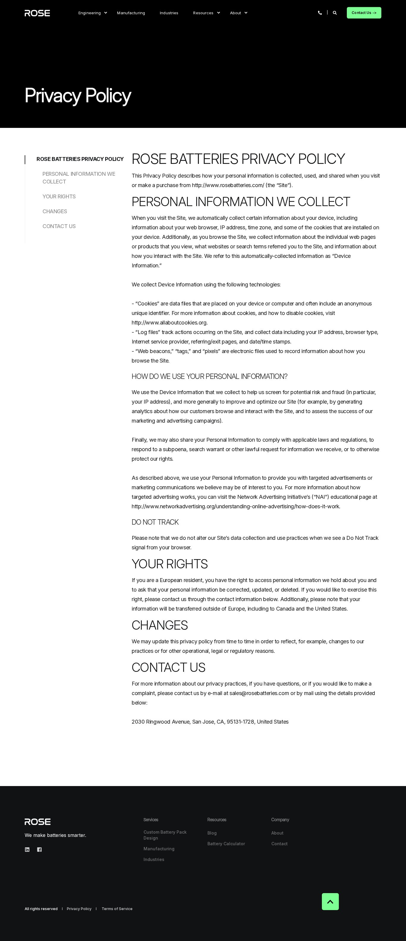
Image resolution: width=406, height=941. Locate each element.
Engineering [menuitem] (89, 12)
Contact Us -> (364, 12)
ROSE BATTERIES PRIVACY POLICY (80, 159)
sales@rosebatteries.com (259, 693)
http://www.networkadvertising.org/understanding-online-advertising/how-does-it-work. (236, 506)
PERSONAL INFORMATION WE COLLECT (79, 178)
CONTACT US (59, 226)
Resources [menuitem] (203, 12)
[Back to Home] (37, 12)
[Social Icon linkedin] (29, 849)
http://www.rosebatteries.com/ (228, 185)
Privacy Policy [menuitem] (79, 909)
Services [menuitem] (151, 820)
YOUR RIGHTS (59, 196)
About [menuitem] (235, 12)
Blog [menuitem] (212, 832)
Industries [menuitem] (169, 12)
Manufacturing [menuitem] (131, 12)
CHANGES (55, 211)
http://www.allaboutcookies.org (169, 322)
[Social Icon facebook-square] (37, 849)
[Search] (335, 12)
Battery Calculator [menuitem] (226, 843)
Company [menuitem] (280, 820)
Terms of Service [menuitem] (117, 909)
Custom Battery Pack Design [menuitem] (165, 834)
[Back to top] (330, 901)
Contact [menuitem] (279, 843)
